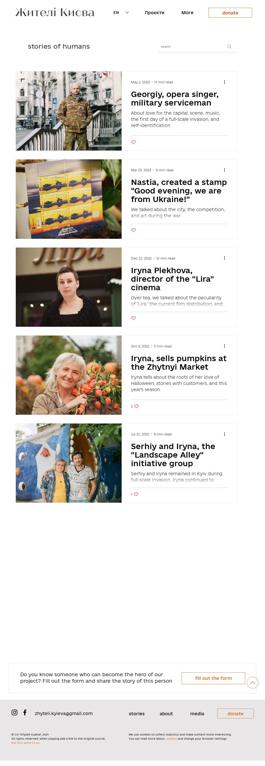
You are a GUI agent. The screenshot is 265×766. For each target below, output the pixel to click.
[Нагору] (253, 682)
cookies (171, 738)
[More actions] (226, 82)
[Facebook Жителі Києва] (25, 712)
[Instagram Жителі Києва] (14, 712)
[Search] (229, 46)
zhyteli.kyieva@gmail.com (64, 713)
